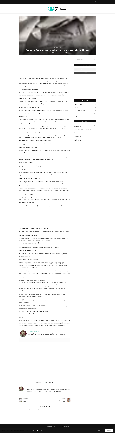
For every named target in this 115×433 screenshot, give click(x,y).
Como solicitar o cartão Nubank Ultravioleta (83, 129)
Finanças (85, 107)
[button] (20, 412)
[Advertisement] (44, 68)
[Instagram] (93, 2)
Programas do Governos (85, 116)
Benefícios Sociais (85, 104)
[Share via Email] (52, 382)
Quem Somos (27, 1)
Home (21, 1)
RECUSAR (100, 430)
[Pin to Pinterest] (50, 382)
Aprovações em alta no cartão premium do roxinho (84, 132)
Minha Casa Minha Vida (85, 110)
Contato (38, 1)
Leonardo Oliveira (53, 52)
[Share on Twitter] (49, 382)
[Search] (95, 2)
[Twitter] (92, 2)
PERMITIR (109, 430)
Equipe (33, 1)
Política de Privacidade (37, 430)
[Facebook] (19, 340)
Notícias (85, 113)
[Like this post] (46, 382)
